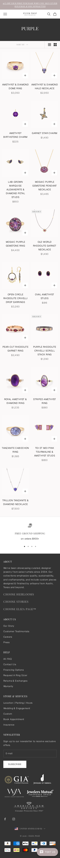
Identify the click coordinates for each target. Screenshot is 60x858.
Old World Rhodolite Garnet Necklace (44, 245)
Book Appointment (13, 719)
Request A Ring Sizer (15, 675)
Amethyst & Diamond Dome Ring (15, 86)
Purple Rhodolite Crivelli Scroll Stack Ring (44, 350)
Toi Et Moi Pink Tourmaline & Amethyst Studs (44, 451)
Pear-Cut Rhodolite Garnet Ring (15, 348)
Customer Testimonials (16, 631)
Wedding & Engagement (16, 708)
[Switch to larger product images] (49, 44)
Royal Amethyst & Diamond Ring (15, 401)
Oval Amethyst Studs (44, 296)
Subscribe (15, 764)
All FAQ (7, 658)
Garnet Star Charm (44, 133)
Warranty (8, 686)
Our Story (8, 625)
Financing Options (13, 669)
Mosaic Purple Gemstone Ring (15, 243)
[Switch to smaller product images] (55, 44)
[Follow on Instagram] (13, 819)
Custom (7, 713)
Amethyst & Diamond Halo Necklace (44, 86)
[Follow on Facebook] (5, 819)
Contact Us (9, 664)
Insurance (8, 724)
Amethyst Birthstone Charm (15, 135)
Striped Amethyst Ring (44, 401)
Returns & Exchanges (15, 680)
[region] (30, 532)
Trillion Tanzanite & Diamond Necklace (15, 502)
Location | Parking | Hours (17, 702)
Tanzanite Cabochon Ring (15, 449)
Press (6, 642)
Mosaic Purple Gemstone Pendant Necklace (44, 185)
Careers (7, 636)
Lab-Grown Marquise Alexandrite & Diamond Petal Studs (15, 189)
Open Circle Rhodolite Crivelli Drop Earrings (15, 298)
